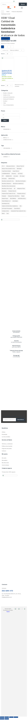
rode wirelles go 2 (6, 201)
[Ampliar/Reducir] (16, 717)
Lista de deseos (5, 465)
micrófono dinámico (6, 183)
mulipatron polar (21, 188)
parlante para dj (12, 191)
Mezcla (5, 137)
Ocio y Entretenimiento (8, 105)
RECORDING (13, 198)
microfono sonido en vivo (8, 181)
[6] (9, 46)
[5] (5, 46)
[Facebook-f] (2, 601)
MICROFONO (12, 178)
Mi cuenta (4, 458)
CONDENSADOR (6, 173)
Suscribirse (20, 419)
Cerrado (5, 156)
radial (22, 196)
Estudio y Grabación (7, 93)
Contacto (4, 450)
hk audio (16, 176)
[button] (5, 38)
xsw (8, 213)
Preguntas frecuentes (7, 448)
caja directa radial (6, 171)
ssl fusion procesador (7, 208)
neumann (4, 191)
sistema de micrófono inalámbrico (10, 206)
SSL (21, 206)
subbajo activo (5, 211)
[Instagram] (5, 601)
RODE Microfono (22, 198)
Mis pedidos (4, 460)
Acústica (5, 101)
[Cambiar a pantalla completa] (11, 717)
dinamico (14, 173)
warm (3, 213)
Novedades (4, 434)
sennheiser (15, 201)
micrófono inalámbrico (18, 183)
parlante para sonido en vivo (8, 193)
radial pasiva (5, 198)
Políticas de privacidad (7, 446)
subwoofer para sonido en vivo (18, 211)
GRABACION (9, 176)
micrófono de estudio (20, 181)
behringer (19, 168)
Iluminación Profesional (8, 99)
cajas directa (16, 171)
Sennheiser (6, 129)
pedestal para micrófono (13, 196)
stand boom (17, 208)
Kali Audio (4, 178)
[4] (2, 46)
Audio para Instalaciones (9, 97)
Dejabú (8, 611)
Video (4, 103)
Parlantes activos (21, 193)
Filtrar (5, 120)
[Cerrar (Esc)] (2, 717)
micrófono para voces (7, 188)
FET (3, 176)
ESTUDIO (20, 173)
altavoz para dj (20, 166)
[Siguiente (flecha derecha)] (7, 718)
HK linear (22, 176)
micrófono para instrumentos (8, 186)
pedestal (4, 196)
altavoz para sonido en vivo (8, 168)
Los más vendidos (6, 436)
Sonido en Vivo (6, 95)
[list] (12, 46)
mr (14, 188)
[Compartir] (7, 717)
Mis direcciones (5, 462)
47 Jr (3, 166)
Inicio (2, 11)
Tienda (7, 11)
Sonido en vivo (7, 139)
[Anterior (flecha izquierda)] (2, 718)
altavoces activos (10, 166)
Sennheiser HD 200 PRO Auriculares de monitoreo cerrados (7, 72)
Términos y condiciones (7, 443)
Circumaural (6, 148)
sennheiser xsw (5, 203)
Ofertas (3, 432)
